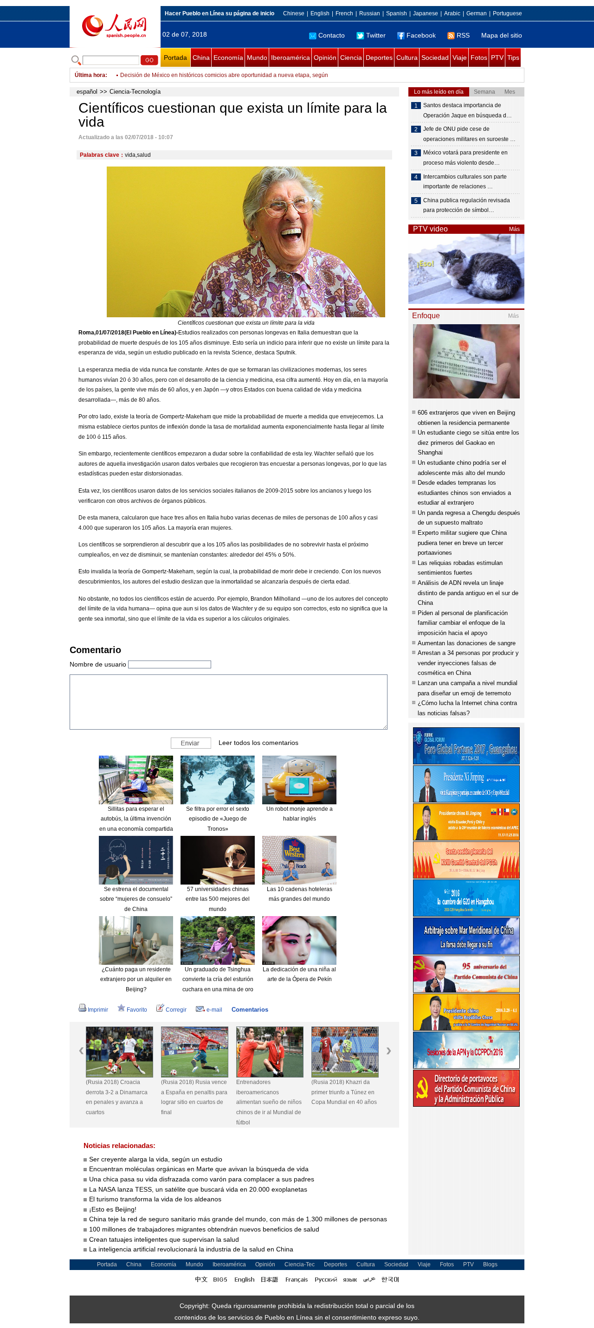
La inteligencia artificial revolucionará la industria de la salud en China (191, 1249)
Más (514, 229)
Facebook (421, 35)
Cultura (407, 57)
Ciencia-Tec (299, 1264)
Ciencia (351, 57)
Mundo (257, 57)
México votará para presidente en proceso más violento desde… (465, 157)
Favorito (137, 1010)
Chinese (293, 13)
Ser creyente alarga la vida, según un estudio (155, 1159)
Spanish (396, 13)
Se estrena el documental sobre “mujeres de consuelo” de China (136, 899)
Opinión (325, 57)
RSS (463, 35)
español (87, 91)
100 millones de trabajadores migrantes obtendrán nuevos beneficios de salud (204, 1229)
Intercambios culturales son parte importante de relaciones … (465, 181)
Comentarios (250, 1009)
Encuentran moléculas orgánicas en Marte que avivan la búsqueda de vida (199, 1169)
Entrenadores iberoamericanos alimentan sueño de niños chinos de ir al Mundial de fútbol (269, 1102)
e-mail (214, 1010)
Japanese (425, 13)
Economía (228, 57)
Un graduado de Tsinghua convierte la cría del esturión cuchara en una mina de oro (217, 979)
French (344, 13)
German (476, 13)
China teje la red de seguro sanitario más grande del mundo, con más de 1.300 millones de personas (238, 1219)
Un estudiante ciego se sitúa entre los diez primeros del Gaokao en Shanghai (468, 442)
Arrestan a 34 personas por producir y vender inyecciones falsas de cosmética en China (468, 662)
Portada (175, 57)
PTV (497, 57)
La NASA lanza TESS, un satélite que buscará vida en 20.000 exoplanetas (198, 1189)
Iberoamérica (290, 57)
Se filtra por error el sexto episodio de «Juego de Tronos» (217, 819)
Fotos (479, 57)
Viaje (459, 57)
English (319, 13)
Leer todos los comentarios (258, 742)
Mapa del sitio (501, 35)
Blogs (490, 1264)
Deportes (379, 57)
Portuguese (507, 13)
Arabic (452, 13)
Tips (513, 57)
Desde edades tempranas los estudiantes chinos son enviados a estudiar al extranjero (464, 492)
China (201, 57)
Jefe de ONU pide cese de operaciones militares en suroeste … (469, 134)
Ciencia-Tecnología (135, 91)
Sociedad (435, 57)
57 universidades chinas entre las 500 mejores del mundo (218, 899)
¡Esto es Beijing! (112, 1209)
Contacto (331, 35)
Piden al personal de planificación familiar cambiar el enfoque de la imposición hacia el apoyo (463, 622)
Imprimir (98, 1010)
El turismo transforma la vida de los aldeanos (155, 1199)
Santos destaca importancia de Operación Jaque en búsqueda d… (467, 110)
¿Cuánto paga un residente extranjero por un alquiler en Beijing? (136, 979)
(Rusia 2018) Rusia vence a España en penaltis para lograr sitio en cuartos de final (194, 1097)
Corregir (176, 1010)
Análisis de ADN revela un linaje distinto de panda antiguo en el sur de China (468, 592)
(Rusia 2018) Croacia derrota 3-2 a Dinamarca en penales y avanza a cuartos (117, 1097)
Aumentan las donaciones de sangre (467, 643)
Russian (369, 13)
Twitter (376, 35)
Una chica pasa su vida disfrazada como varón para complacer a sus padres (201, 1179)
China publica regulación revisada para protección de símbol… (466, 205)
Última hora (90, 75)
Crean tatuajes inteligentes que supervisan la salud (164, 1239)
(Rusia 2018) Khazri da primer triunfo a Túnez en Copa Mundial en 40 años (344, 1092)
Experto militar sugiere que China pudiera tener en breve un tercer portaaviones (462, 542)
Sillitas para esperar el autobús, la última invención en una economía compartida (136, 819)
